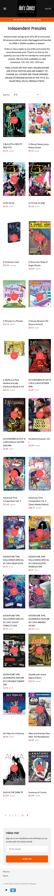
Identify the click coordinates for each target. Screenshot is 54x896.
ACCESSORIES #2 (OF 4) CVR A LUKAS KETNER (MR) (39, 383)
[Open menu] (5, 9)
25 (22, 815)
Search (5, 876)
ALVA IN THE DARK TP (13, 792)
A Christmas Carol (11, 262)
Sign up (27, 859)
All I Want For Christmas (13, 733)
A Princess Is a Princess (13, 321)
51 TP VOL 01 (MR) (36, 203)
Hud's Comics (14, 884)
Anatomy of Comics (37, 792)
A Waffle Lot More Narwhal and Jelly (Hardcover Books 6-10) (13, 383)
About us (6, 872)
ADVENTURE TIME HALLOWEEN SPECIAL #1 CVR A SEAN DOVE (13, 560)
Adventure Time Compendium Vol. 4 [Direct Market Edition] (38, 501)
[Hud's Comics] (27, 8)
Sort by (6, 94)
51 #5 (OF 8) (8, 203)
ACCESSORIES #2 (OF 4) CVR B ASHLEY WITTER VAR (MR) (14, 442)
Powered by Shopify (28, 884)
